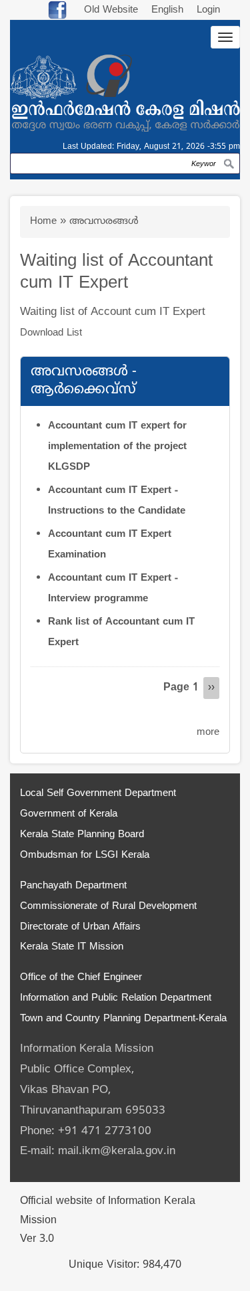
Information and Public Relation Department (115, 998)
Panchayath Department (73, 886)
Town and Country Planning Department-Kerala (123, 1019)
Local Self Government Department (98, 793)
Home (43, 221)
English (169, 10)
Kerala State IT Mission (71, 947)
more (208, 732)
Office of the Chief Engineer (81, 977)
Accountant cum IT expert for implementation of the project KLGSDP (117, 447)
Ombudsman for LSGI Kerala (84, 855)
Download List (51, 333)
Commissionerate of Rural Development (108, 906)
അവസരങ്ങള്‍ (104, 221)
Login (208, 10)
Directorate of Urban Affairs (80, 927)
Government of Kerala (68, 814)
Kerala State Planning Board (82, 835)
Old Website (111, 10)
